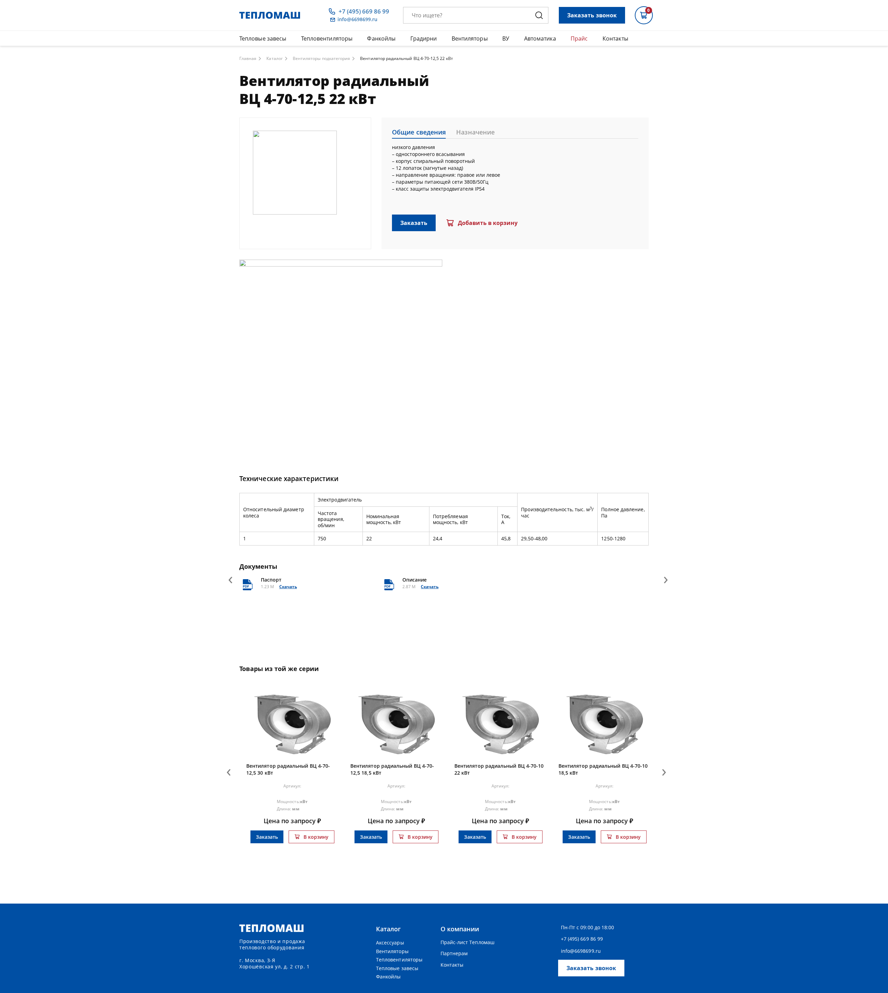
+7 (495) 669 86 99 (364, 11)
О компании (460, 929)
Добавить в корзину (488, 223)
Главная (247, 58)
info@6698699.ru (357, 20)
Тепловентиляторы (326, 38)
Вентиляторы (470, 38)
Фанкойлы (381, 38)
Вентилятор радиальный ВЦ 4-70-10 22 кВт (499, 769)
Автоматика (540, 38)
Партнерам (454, 953)
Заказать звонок (592, 15)
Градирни (423, 38)
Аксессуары (390, 942)
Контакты (615, 38)
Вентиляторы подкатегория (321, 58)
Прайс (579, 38)
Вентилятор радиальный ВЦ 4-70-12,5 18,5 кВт (392, 769)
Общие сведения (419, 132)
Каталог (274, 58)
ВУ (505, 38)
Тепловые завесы (262, 38)
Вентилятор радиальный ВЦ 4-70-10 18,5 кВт (603, 769)
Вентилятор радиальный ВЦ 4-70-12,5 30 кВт (288, 769)
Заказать (413, 223)
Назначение (475, 132)
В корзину (316, 837)
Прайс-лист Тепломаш (467, 942)
